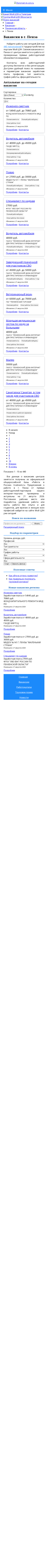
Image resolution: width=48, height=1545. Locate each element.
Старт (7, 564)
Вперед (12, 463)
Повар (10, 172)
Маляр (10, 360)
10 (10, 461)
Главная (23, 676)
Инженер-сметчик (17, 106)
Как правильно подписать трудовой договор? (22, 580)
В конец (13, 466)
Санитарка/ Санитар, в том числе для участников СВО (23, 394)
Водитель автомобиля (20, 233)
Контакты (24, 129)
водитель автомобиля (20, 138)
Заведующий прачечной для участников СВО (21, 263)
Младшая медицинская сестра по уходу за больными (20, 324)
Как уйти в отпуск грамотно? (23, 575)
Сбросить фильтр (18, 564)
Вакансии (24, 681)
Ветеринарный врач (19, 294)
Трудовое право (24, 692)
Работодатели (24, 687)
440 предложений (13, 46)
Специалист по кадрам (20, 201)
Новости (24, 697)
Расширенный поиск (14, 527)
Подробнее (11, 129)
